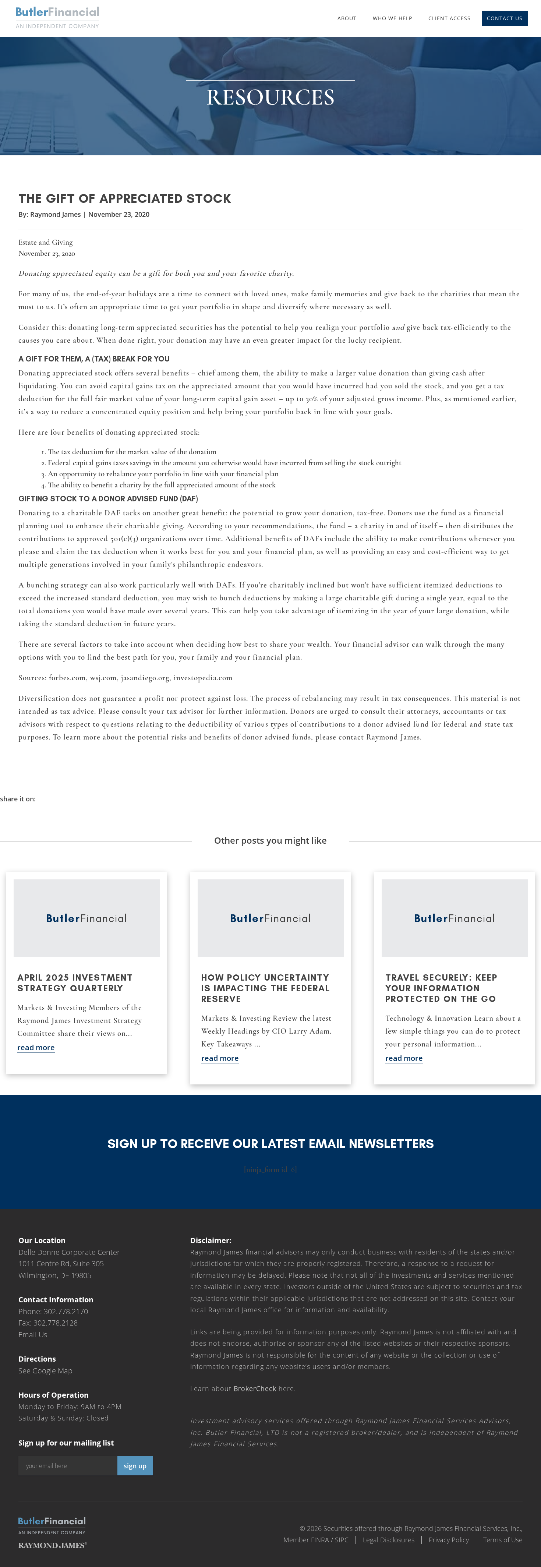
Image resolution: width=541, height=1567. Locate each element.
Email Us (32, 1334)
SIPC (342, 1539)
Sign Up (135, 1465)
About (347, 18)
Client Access (449, 18)
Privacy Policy (449, 1539)
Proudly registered (491, 1562)
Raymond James (55, 214)
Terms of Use (503, 1539)
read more (36, 1047)
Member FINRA (306, 1539)
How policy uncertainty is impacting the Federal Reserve (265, 988)
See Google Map (45, 1370)
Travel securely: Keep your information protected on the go (441, 988)
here (264, 1388)
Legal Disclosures (388, 1539)
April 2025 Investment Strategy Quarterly (75, 983)
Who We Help (392, 18)
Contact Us (505, 18)
